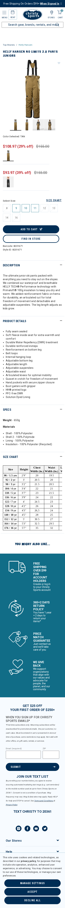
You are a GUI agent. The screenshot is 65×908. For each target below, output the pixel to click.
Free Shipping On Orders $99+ (31, 3)
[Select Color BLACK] (8, 181)
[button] (58, 63)
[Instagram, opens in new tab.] (18, 829)
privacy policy (28, 861)
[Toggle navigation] (4, 12)
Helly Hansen (25, 45)
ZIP (44, 749)
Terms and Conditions (43, 801)
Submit (16, 766)
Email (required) (14, 749)
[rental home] (12, 13)
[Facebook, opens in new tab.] (27, 829)
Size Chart (54, 200)
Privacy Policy (11, 805)
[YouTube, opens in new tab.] (36, 829)
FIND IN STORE (30, 238)
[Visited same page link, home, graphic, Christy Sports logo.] (32, 14)
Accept (32, 891)
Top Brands (9, 45)
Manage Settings (32, 883)
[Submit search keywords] (53, 23)
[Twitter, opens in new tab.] (45, 829)
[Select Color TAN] (8, 155)
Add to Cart (29, 229)
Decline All (32, 900)
